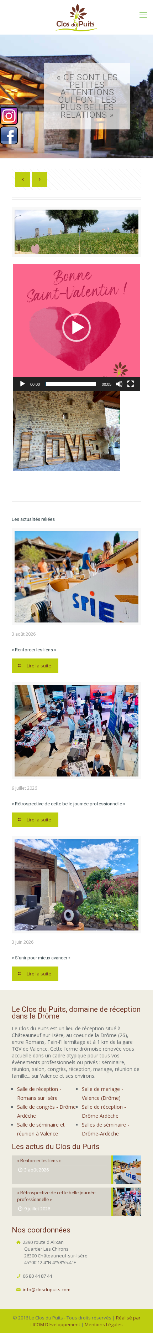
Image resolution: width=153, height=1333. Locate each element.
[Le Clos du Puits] (76, 17)
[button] (76, 327)
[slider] (71, 384)
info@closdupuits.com (46, 1289)
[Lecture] (22, 384)
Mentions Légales (104, 1324)
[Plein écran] (130, 384)
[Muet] (119, 384)
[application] (76, 327)
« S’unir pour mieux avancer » (41, 957)
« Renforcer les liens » (34, 649)
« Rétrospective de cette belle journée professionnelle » (68, 803)
